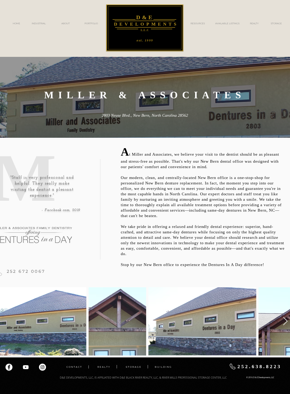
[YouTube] (25, 367)
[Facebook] (8, 367)
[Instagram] (42, 367)
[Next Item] (285, 321)
